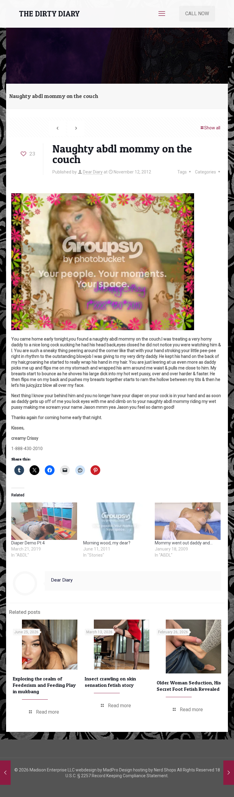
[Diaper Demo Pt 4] (44, 521)
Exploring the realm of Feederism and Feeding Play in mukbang (44, 685)
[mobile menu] (162, 14)
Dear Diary (93, 172)
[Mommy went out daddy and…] (188, 521)
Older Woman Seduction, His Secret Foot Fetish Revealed (189, 686)
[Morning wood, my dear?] (116, 521)
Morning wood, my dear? (106, 542)
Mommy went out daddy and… (184, 542)
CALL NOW (197, 13)
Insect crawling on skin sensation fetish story (110, 682)
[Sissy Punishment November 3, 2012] (5, 772)
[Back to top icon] (204, 784)
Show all (212, 127)
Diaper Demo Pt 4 (28, 542)
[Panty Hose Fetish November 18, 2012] (228, 772)
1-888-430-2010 (27, 448)
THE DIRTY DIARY (49, 13)
